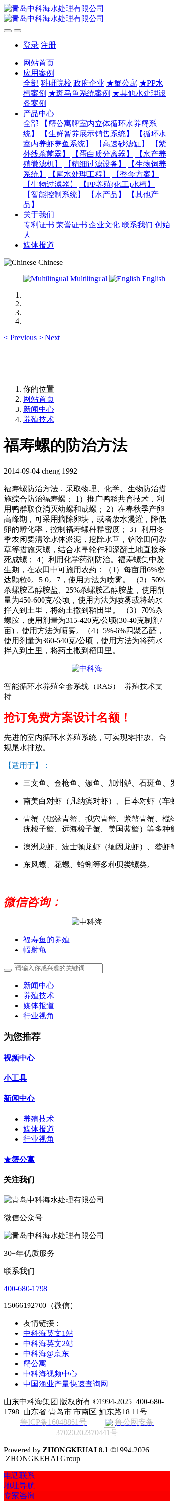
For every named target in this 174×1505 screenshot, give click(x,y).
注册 (48, 45)
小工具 (15, 1078)
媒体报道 (38, 1006)
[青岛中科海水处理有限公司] (87, 14)
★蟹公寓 (19, 1159)
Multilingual (88, 279)
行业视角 (38, 1016)
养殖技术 (38, 419)
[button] (21, 337)
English (152, 279)
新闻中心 (38, 409)
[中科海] (87, 668)
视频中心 (19, 1058)
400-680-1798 (25, 1288)
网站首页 (38, 63)
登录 (31, 45)
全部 (31, 83)
